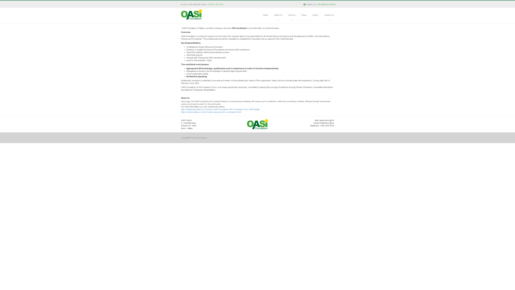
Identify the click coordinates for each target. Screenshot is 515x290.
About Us (278, 15)
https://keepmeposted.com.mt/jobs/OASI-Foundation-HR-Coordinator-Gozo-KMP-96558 (220, 109)
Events (315, 15)
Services (291, 15)
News (303, 15)
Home (265, 15)
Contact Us (329, 15)
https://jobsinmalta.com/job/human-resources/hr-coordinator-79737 (211, 112)
